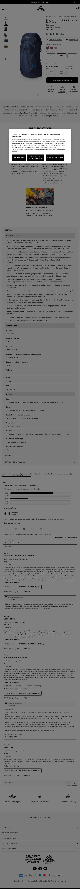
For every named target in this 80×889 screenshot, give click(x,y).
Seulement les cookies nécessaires (36, 157)
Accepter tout (19, 157)
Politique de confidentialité (43, 149)
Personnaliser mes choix (55, 157)
